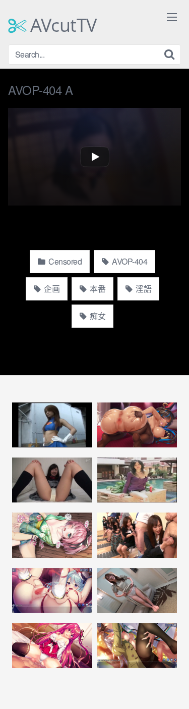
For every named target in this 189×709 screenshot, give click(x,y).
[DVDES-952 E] (52, 480)
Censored (64, 261)
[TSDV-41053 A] (137, 480)
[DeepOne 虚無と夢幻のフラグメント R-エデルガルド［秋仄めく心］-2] (137, 645)
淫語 (143, 288)
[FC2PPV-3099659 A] (137, 590)
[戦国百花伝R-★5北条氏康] (52, 535)
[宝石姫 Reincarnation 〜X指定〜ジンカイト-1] (52, 645)
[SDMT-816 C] (137, 535)
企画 (51, 288)
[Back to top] (171, 687)
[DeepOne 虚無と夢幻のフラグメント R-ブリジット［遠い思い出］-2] (52, 590)
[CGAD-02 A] (52, 424)
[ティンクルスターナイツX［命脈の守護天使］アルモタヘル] (137, 424)
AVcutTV (61, 25)
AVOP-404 (129, 261)
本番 (97, 288)
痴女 (97, 316)
